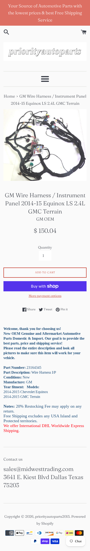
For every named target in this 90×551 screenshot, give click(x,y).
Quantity (45, 247)
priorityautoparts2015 (52, 516)
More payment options (45, 296)
